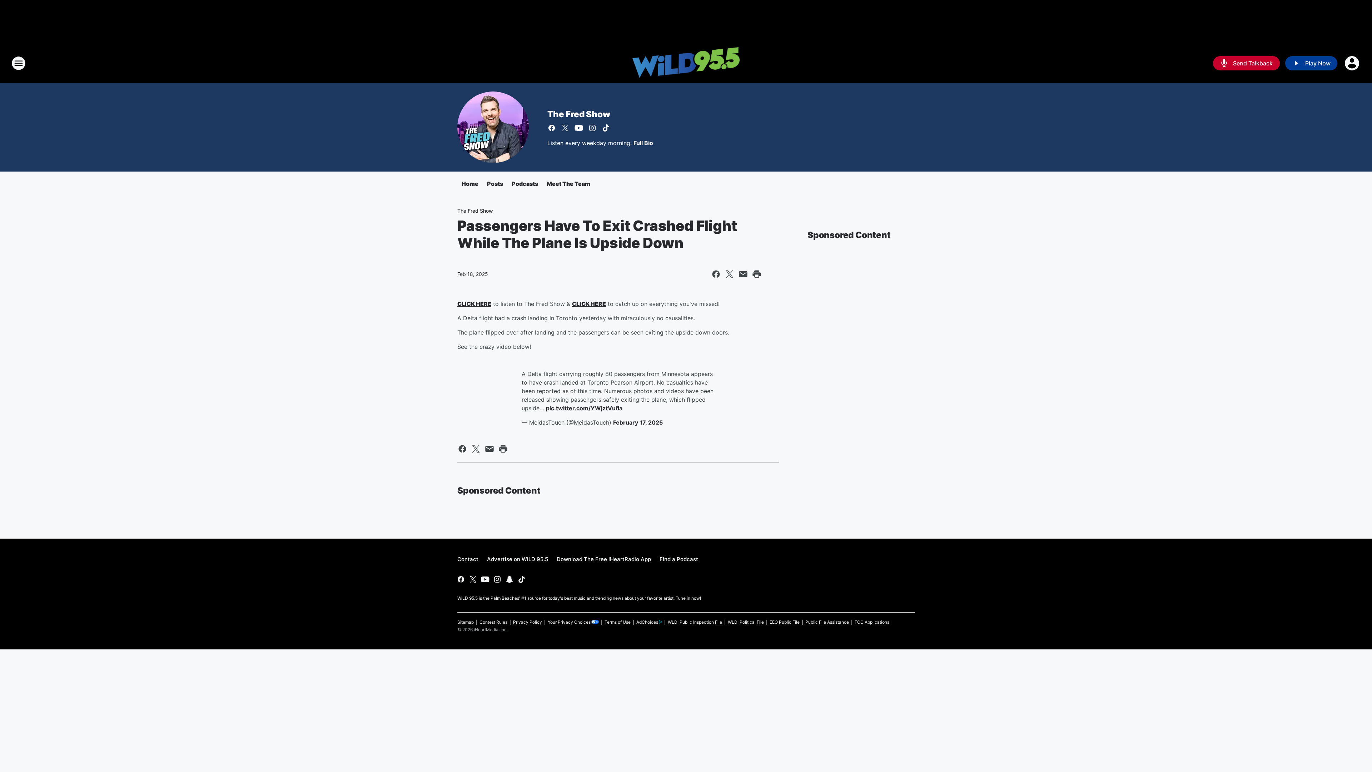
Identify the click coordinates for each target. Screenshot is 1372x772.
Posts (495, 183)
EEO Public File (785, 622)
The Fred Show (578, 114)
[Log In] (1353, 63)
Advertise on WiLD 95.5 (517, 559)
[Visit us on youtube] (579, 128)
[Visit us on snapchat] (509, 579)
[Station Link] (686, 63)
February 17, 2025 (638, 422)
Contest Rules (493, 622)
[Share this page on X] (730, 274)
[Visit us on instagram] (592, 128)
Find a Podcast (679, 559)
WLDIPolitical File (746, 622)
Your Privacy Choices (569, 622)
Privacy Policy (527, 622)
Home (470, 183)
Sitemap (465, 622)
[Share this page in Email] (743, 274)
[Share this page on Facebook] (716, 274)
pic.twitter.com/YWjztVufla (584, 408)
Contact (467, 559)
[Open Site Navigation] (18, 63)
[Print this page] (757, 274)
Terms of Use (618, 622)
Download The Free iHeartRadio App (604, 559)
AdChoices (647, 622)
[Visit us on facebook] (551, 128)
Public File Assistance (827, 622)
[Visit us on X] (565, 128)
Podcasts (525, 183)
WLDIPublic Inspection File (695, 622)
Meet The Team (568, 183)
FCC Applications (872, 622)
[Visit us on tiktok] (606, 128)
